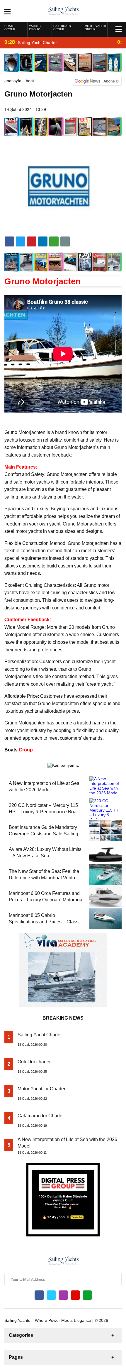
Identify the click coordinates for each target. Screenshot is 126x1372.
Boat (30, 80)
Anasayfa (12, 80)
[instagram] (63, 1295)
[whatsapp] (87, 1295)
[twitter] (20, 241)
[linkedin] (32, 241)
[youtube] (75, 1295)
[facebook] (9, 241)
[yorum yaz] (65, 241)
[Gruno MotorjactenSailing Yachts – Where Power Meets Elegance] (63, 10)
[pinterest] (43, 241)
